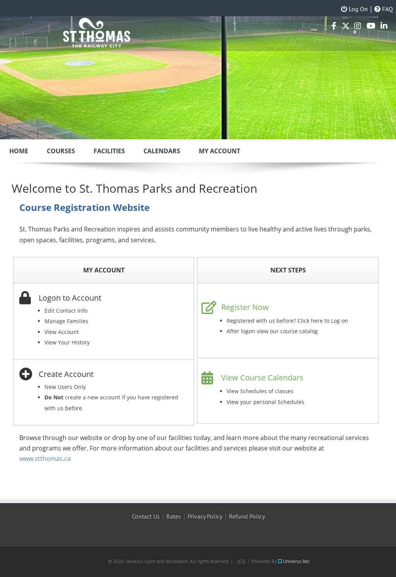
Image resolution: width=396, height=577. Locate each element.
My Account (219, 151)
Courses (61, 151)
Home (18, 151)
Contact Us (146, 516)
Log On (357, 9)
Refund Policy (247, 516)
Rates (173, 516)
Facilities (109, 151)
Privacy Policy (205, 516)
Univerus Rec (296, 561)
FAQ (387, 9)
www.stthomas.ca (45, 458)
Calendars (161, 151)
